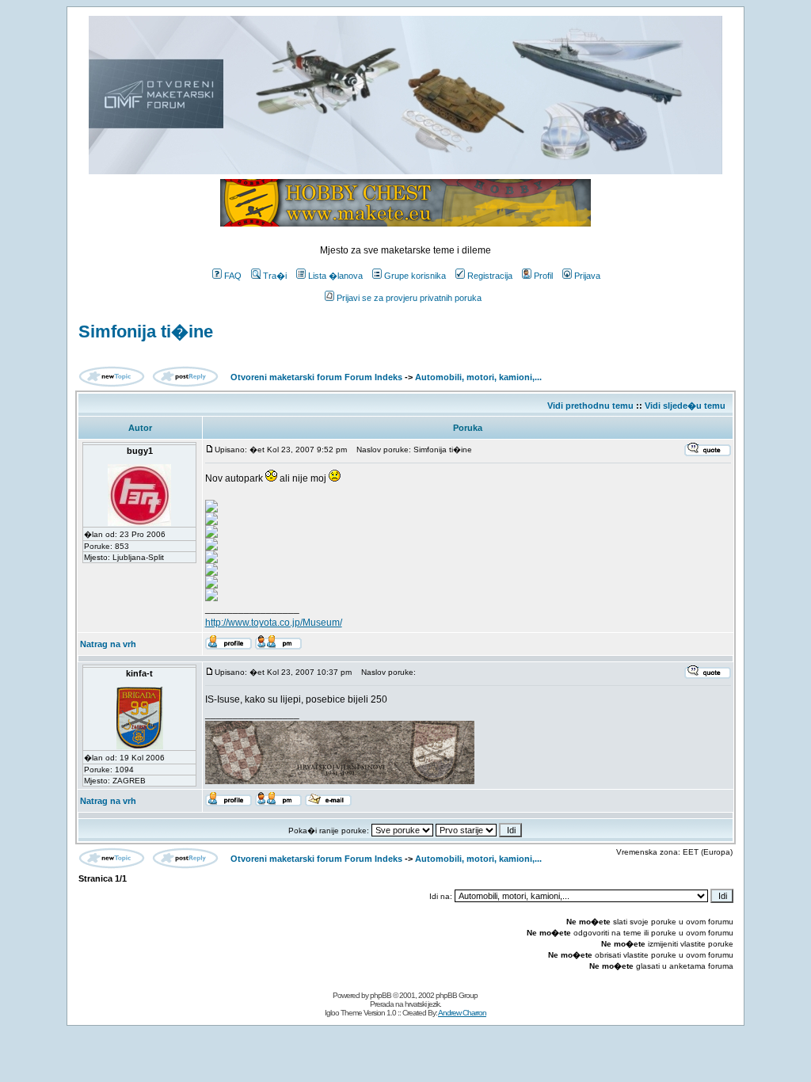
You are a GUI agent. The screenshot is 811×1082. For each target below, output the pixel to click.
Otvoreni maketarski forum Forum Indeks (316, 377)
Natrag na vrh (108, 644)
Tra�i (275, 275)
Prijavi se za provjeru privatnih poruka (409, 298)
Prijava (587, 275)
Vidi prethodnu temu (590, 405)
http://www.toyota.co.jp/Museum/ (273, 622)
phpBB (380, 995)
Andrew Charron (462, 1012)
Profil (543, 275)
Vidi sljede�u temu (685, 405)
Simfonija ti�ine (145, 331)
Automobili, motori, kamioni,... (478, 377)
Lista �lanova (335, 275)
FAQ (233, 275)
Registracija (489, 275)
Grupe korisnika (415, 275)
